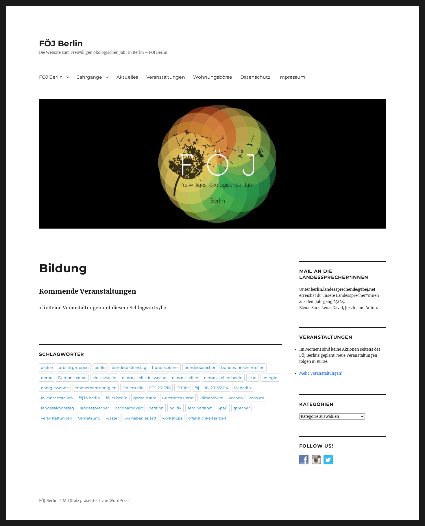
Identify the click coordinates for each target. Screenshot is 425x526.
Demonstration (72, 377)
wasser (112, 418)
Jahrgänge (89, 77)
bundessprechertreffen (243, 367)
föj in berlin (89, 398)
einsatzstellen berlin (223, 377)
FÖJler (182, 387)
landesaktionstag (57, 408)
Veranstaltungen (165, 77)
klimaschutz (211, 398)
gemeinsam (144, 398)
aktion (47, 367)
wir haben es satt (140, 418)
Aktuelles (127, 77)
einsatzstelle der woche (144, 377)
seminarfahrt (199, 408)
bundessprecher (199, 367)
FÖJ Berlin (61, 43)
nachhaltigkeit (129, 408)
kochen (236, 398)
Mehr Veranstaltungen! (321, 373)
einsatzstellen (185, 377)
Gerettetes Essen (178, 398)
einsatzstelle (104, 377)
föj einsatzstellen (57, 398)
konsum (256, 398)
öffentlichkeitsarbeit (207, 418)
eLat (252, 377)
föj (197, 387)
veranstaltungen (56, 418)
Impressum (291, 77)
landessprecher (94, 408)
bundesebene (165, 367)
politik (175, 408)
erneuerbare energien (96, 387)
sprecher (241, 408)
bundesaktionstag (129, 367)
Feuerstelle (132, 387)
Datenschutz (255, 77)
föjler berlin (117, 398)
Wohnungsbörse (212, 77)
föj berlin (242, 387)
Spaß (223, 408)
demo (46, 377)
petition (156, 408)
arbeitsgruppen (74, 367)
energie (270, 377)
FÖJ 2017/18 (160, 387)
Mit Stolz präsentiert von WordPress (96, 500)
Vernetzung (89, 418)
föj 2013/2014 (216, 387)
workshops (172, 418)
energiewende (55, 387)
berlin (100, 367)
